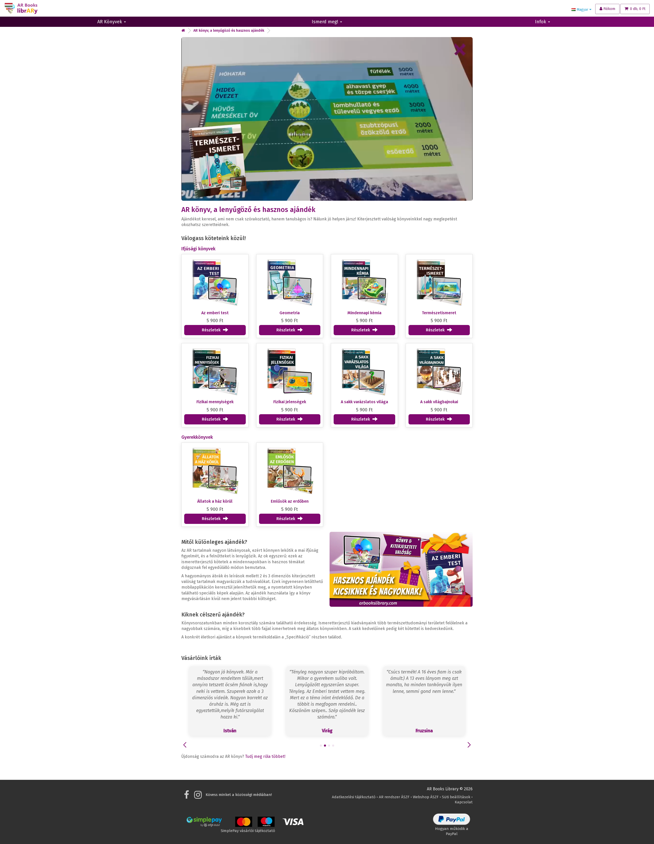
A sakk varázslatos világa (364, 401)
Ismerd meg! (326, 22)
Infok (541, 22)
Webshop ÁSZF (426, 797)
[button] (321, 746)
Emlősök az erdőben (290, 501)
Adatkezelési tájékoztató (354, 797)
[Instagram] (198, 796)
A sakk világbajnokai (439, 401)
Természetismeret (439, 312)
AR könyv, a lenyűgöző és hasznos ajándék (228, 30)
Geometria (289, 312)
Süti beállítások (456, 797)
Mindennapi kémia (364, 312)
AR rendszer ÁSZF (394, 797)
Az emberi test (215, 312)
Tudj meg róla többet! (265, 756)
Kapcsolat (464, 802)
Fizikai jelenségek (289, 401)
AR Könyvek (110, 22)
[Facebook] (186, 796)
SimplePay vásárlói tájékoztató (248, 830)
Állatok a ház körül (214, 501)
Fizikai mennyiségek (214, 401)
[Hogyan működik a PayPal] (451, 823)
